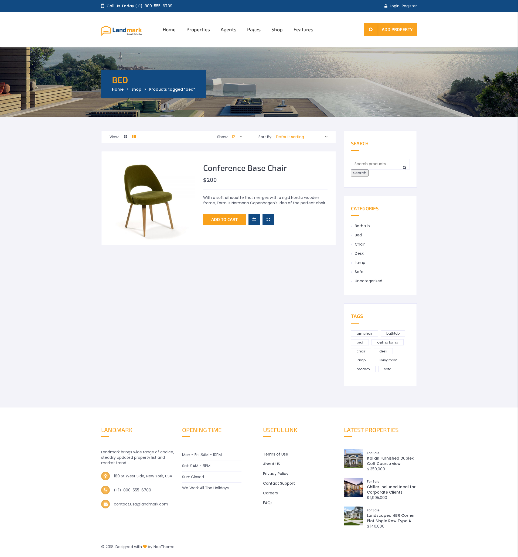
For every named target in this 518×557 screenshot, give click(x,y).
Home (169, 29)
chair (361, 351)
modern (363, 369)
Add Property (397, 29)
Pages (254, 29)
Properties (198, 29)
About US (271, 464)
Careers (270, 493)
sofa (387, 369)
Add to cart (224, 219)
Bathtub (362, 226)
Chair (360, 244)
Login (395, 6)
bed (360, 342)
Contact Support (279, 483)
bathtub (393, 333)
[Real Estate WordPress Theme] (127, 29)
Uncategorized (368, 281)
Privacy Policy (275, 473)
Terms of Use (275, 454)
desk (383, 351)
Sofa (359, 271)
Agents (228, 29)
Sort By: (265, 137)
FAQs (267, 502)
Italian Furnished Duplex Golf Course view (390, 461)
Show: (222, 137)
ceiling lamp (387, 342)
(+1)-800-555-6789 (153, 6)
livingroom (388, 360)
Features (303, 29)
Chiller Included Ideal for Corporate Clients (391, 489)
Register (409, 6)
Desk (359, 253)
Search (359, 173)
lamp (361, 360)
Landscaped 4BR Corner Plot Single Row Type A (391, 518)
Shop (277, 29)
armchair (364, 333)
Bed (358, 235)
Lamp (360, 262)
